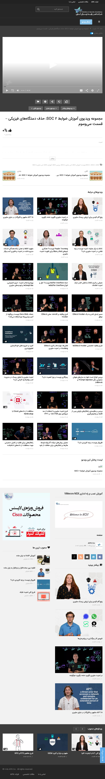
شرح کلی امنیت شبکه (27, 592)
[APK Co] (99, 546)
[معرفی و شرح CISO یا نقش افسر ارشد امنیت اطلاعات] (87, 271)
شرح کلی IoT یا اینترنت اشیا (92, 753)
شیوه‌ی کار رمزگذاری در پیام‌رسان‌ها (90, 638)
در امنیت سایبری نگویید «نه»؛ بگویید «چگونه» (54, 218)
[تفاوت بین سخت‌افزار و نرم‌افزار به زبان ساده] (43, 572)
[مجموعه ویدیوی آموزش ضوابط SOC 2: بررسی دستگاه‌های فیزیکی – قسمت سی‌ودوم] (78, 178)
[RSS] (80, 556)
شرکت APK (94, 2)
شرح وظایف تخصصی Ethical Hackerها (87, 345)
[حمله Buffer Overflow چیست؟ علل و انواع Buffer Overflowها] (52, 271)
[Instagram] (74, 556)
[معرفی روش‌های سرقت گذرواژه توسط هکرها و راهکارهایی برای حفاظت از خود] (52, 431)
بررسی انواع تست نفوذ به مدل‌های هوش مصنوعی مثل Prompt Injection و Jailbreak (87, 380)
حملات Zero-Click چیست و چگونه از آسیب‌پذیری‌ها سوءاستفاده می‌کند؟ (19, 315)
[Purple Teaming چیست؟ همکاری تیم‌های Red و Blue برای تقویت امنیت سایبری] (52, 237)
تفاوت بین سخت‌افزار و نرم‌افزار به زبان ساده (19, 567)
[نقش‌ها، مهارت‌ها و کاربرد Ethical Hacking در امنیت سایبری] (52, 334)
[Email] (87, 556)
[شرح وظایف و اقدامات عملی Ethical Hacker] (52, 303)
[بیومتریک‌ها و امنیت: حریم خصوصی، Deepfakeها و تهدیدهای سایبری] (18, 271)
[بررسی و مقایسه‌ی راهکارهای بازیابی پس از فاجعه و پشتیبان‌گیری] (87, 400)
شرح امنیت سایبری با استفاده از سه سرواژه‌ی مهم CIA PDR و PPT (55, 412)
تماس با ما (72, 2)
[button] (52, 64)
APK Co (91, 543)
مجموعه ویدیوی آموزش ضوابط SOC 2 (88, 471)
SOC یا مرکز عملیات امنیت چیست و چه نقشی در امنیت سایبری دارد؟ (88, 250)
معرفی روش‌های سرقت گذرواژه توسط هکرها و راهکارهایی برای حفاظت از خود (53, 444)
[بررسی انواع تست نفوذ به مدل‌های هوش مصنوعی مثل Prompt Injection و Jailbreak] (87, 366)
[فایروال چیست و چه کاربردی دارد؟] (87, 431)
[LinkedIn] (93, 556)
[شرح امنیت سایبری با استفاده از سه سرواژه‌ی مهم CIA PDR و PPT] (52, 400)
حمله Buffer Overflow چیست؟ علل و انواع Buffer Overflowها (53, 284)
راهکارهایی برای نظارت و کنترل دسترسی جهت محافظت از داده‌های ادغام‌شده (19, 444)
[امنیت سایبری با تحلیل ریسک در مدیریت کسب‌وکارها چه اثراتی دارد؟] (18, 366)
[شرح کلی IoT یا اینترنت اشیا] (87, 742)
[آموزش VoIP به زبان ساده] (43, 560)
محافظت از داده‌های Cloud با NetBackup (22, 412)
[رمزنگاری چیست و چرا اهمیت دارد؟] (52, 366)
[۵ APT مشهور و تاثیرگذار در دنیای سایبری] (18, 206)
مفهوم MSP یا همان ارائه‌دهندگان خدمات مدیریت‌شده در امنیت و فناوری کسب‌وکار (18, 250)
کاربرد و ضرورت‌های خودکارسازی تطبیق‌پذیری (21, 347)
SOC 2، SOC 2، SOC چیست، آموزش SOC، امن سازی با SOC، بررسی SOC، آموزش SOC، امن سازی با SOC (66, 165)
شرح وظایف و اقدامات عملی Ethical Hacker (54, 315)
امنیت (100, 142)
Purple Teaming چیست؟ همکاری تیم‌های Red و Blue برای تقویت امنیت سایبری (54, 251)
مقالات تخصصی (83, 2)
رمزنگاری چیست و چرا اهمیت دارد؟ (55, 377)
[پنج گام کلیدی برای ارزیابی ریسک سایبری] (87, 206)
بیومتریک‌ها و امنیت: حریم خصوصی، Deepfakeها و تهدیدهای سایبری (20, 284)
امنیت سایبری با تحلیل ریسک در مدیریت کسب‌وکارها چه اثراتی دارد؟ (18, 378)
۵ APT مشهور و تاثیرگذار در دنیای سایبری (18, 217)
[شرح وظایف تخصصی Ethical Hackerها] (87, 334)
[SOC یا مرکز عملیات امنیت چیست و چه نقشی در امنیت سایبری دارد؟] (87, 237)
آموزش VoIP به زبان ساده (25, 555)
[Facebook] (99, 556)
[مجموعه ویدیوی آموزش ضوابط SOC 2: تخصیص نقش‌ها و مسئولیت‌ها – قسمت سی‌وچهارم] (26, 178)
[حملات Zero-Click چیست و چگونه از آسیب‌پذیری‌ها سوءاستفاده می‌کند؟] (18, 303)
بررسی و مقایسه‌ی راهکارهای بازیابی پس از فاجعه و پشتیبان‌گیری (87, 412)
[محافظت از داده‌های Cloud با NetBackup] (18, 400)
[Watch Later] (45, 102)
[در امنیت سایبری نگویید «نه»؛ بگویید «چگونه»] (52, 206)
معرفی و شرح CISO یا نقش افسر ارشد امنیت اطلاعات (88, 284)
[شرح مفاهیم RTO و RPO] (18, 742)
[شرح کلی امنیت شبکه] (43, 596)
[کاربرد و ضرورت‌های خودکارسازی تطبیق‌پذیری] (18, 334)
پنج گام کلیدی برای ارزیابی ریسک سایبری (87, 217)
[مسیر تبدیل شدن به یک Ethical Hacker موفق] (87, 303)
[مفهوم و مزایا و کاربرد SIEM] (52, 742)
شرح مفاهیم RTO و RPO (24, 753)
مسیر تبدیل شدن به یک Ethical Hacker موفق (87, 315)
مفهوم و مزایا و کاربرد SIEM (58, 753)
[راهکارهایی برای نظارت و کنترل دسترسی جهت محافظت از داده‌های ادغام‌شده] (18, 431)
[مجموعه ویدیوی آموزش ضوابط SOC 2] (100, 466)
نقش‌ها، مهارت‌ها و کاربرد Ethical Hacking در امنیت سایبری (56, 347)
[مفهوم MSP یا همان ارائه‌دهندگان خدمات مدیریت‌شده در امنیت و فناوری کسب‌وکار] (18, 237)
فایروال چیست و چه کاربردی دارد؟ (90, 442)
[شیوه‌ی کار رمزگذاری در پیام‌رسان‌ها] (78, 622)
